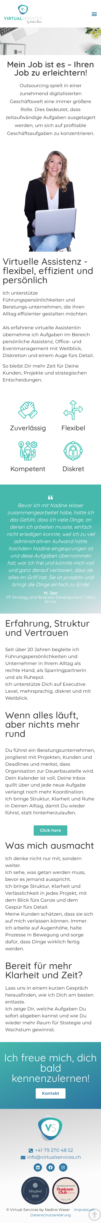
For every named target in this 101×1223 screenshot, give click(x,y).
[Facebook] (50, 1167)
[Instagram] (63, 1167)
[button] (94, 14)
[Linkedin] (38, 1167)
